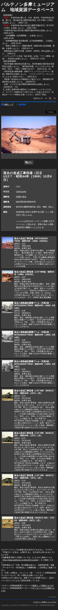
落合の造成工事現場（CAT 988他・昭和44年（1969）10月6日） (34, 273)
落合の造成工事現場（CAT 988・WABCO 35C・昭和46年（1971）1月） (34, 391)
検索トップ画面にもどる (43, 586)
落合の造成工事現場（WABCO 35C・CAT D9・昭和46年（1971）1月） (34, 519)
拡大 (30, 162)
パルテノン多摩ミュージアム (45, 602)
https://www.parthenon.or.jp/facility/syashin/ (20, 560)
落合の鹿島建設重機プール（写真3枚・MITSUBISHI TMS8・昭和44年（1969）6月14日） (34, 305)
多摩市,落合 (21, 197)
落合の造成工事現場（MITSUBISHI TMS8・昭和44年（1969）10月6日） (31, 239)
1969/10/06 (21, 191)
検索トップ (8, 104)
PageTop (53, 597)
